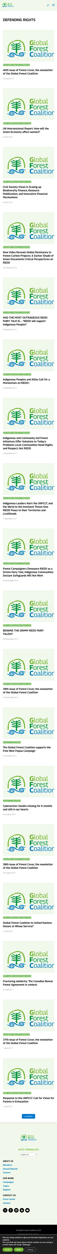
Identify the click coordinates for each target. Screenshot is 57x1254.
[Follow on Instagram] (16, 1210)
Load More (28, 1116)
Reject (19, 1250)
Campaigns (8, 1182)
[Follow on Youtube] (27, 1210)
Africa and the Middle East (16, 65)
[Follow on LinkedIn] (22, 1210)
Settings (30, 1250)
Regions (7, 1189)
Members (7, 1165)
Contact (6, 1203)
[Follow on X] (5, 1210)
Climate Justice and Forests (17, 123)
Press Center (9, 1199)
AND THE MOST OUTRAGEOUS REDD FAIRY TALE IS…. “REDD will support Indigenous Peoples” (25, 321)
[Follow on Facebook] (10, 1210)
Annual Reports (10, 1169)
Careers (6, 1172)
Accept (7, 1250)
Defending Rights (11, 742)
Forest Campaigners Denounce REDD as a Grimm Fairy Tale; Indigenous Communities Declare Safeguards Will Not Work (28, 572)
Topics (6, 1186)
